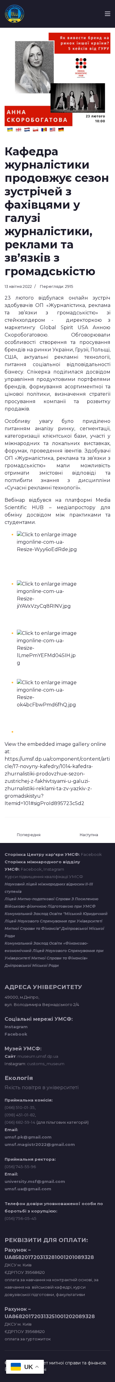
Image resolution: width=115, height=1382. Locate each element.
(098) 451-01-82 (20, 1114)
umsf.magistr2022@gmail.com (40, 1144)
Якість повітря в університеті (42, 1087)
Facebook (91, 854)
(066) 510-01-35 (20, 1107)
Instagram (54, 869)
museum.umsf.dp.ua (37, 1056)
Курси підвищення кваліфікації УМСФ (44, 876)
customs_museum (45, 1063)
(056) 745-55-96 (20, 1166)
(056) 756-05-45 (20, 1218)
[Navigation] (107, 14)
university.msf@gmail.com (35, 1181)
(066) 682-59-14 (20, 1122)
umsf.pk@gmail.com (28, 1137)
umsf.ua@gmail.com (28, 1188)
